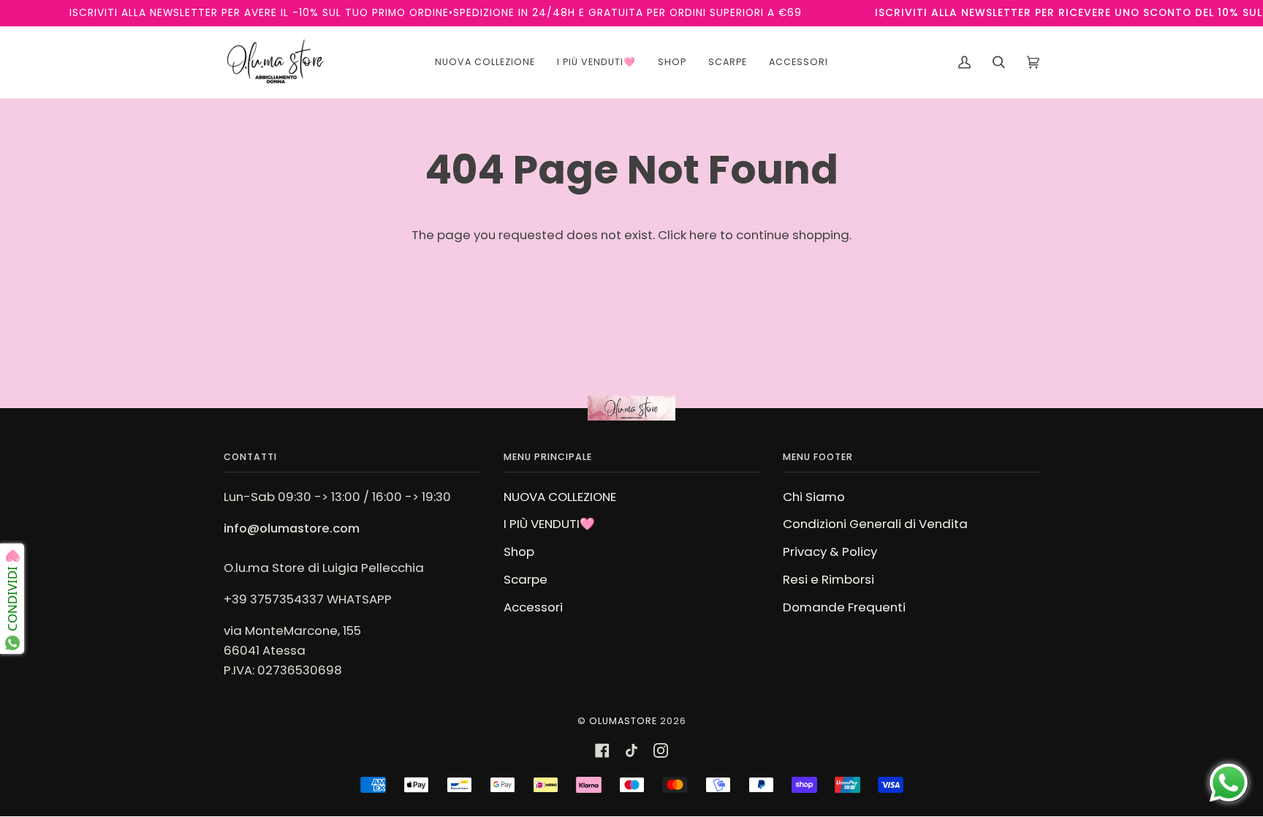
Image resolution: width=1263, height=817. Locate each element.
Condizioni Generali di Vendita (875, 523)
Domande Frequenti (844, 607)
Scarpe (525, 579)
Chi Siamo (814, 496)
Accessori (533, 607)
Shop (519, 551)
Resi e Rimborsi (828, 579)
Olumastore (623, 721)
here (703, 235)
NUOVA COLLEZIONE (560, 496)
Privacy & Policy (830, 551)
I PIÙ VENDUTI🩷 (549, 523)
